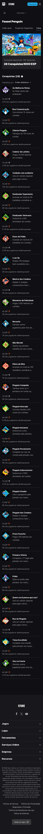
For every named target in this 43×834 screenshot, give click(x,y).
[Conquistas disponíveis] (22, 76)
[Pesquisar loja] (4, 13)
